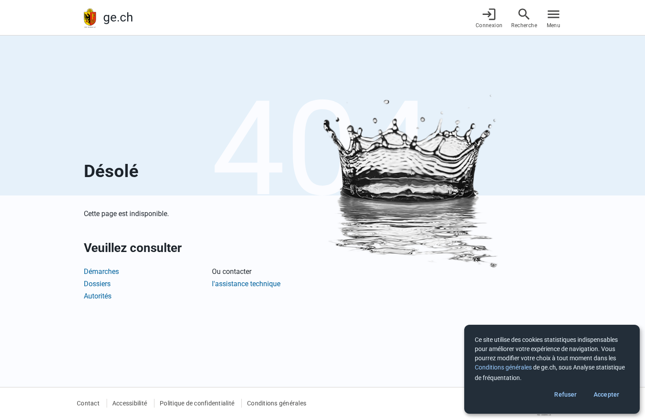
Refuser (565, 394)
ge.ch (118, 17)
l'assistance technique (246, 284)
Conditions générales (276, 403)
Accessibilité (129, 403)
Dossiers (97, 284)
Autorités (97, 296)
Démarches (101, 271)
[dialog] (552, 369)
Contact (88, 403)
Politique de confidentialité (197, 403)
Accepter (606, 394)
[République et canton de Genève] (90, 18)
